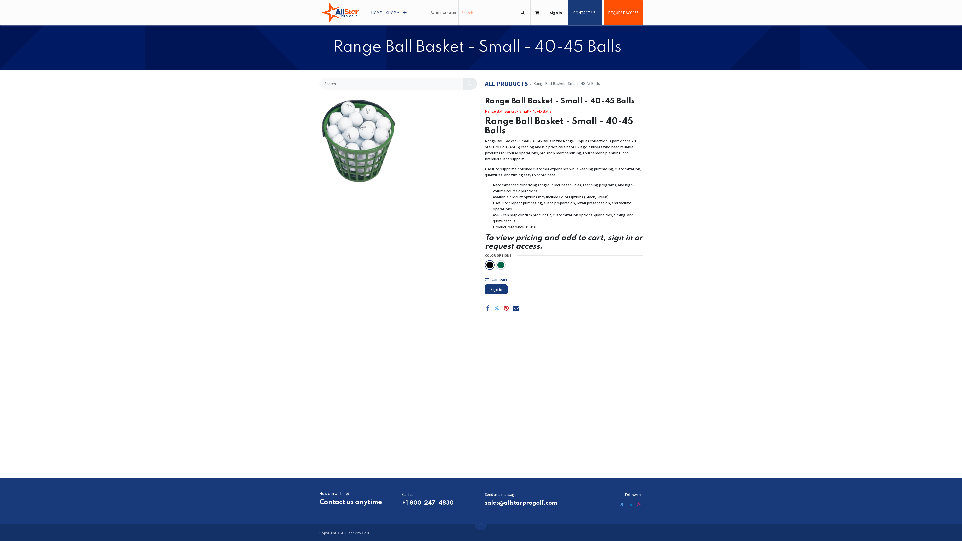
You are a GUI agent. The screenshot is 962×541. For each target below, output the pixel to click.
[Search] (522, 12)
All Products (506, 84)
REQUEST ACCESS (623, 12)
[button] (481, 524)
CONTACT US (584, 12)
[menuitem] (376, 12)
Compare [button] (499, 279)
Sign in (556, 12)
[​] (622, 504)
